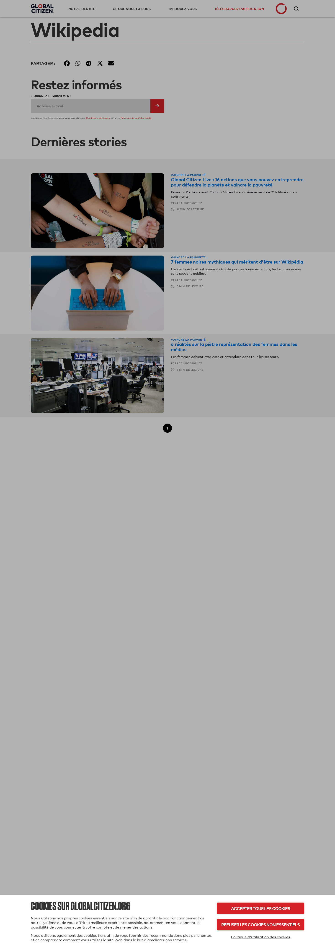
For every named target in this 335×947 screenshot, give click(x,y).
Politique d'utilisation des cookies (260, 937)
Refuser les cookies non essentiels (260, 924)
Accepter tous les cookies (260, 908)
